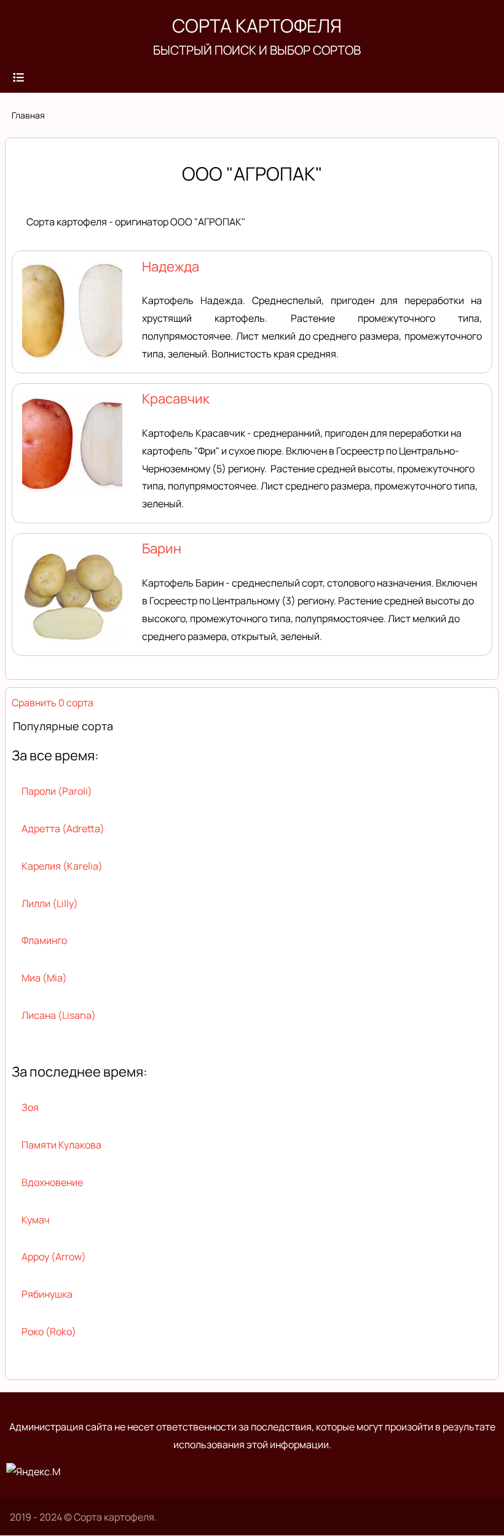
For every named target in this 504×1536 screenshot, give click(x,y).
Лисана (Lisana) (59, 1015)
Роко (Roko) (49, 1331)
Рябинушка (47, 1294)
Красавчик (176, 398)
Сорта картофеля (257, 25)
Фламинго (44, 940)
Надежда (170, 266)
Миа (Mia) (44, 977)
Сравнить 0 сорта (52, 702)
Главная (28, 115)
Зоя (30, 1107)
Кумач (36, 1219)
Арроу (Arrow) (54, 1256)
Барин (161, 548)
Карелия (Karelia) (62, 866)
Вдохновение (52, 1182)
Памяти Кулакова (61, 1145)
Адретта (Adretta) (63, 828)
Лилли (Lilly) (50, 903)
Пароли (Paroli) (57, 791)
